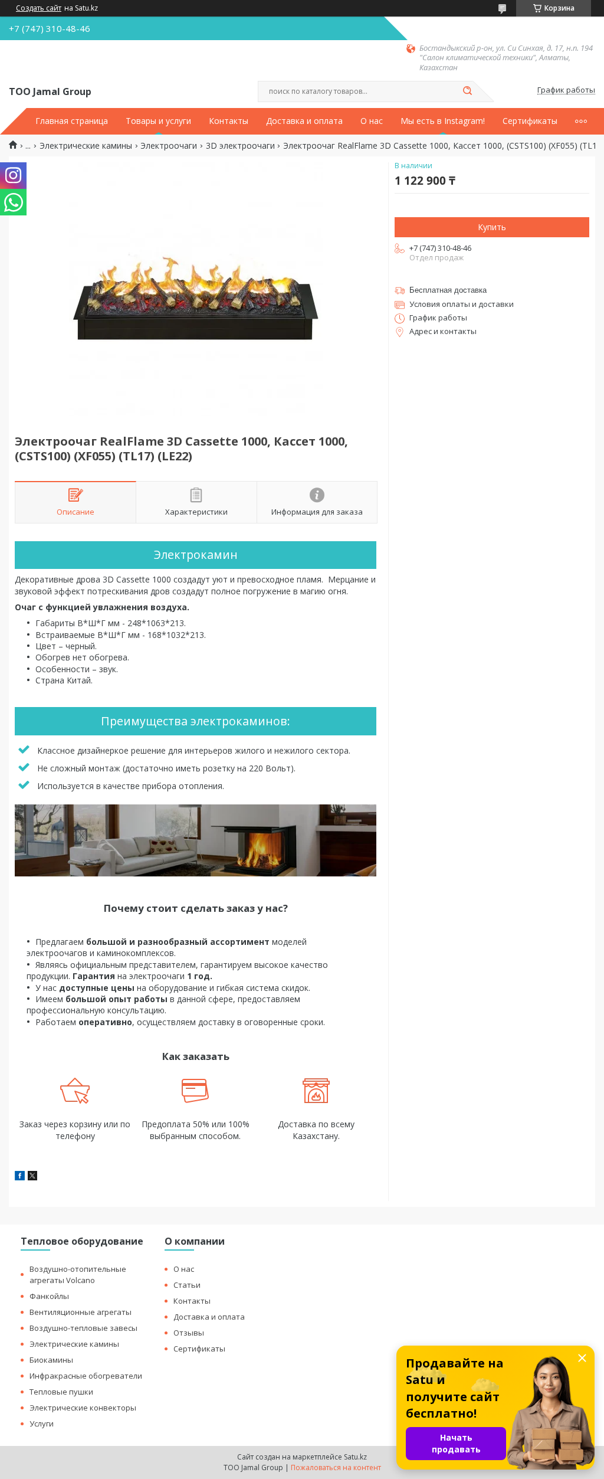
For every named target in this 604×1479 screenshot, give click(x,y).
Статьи (187, 1285)
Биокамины (51, 1359)
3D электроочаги (240, 145)
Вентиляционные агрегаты (80, 1312)
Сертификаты (530, 121)
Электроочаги (168, 145)
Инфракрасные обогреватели (85, 1375)
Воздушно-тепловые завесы (83, 1328)
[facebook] (20, 1177)
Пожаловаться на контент (336, 1467)
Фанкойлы (49, 1296)
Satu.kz (355, 1457)
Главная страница (71, 121)
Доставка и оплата (304, 121)
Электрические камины (86, 145)
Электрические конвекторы (82, 1407)
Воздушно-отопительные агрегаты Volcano (77, 1274)
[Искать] (467, 91)
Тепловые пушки (61, 1391)
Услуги (41, 1423)
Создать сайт (38, 8)
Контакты (228, 121)
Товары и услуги (158, 121)
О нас (371, 121)
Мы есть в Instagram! (443, 121)
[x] (32, 1177)
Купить (492, 227)
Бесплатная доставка (448, 290)
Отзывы (188, 1332)
